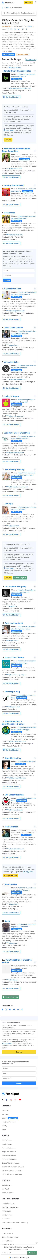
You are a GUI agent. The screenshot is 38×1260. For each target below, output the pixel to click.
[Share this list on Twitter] (11, 29)
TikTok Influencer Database (12, 1174)
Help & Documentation (10, 1237)
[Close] (37, 1244)
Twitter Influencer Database (12, 1171)
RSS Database (7, 1140)
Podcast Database (8, 1148)
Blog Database (7, 1144)
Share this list (7, 1006)
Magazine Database (9, 1152)
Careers (9, 1118)
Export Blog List (20, 578)
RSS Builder (6, 1219)
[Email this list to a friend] (22, 29)
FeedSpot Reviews (8, 1122)
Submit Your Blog (8, 54)
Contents (30, 26)
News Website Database (10, 1163)
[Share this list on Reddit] (19, 29)
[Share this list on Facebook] (8, 29)
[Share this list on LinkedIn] (15, 29)
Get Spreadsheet (10, 876)
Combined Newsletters (10, 1207)
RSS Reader (6, 1189)
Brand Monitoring (8, 1204)
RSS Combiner (7, 1215)
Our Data (5, 1114)
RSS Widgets (6, 1211)
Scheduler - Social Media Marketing (15, 1222)
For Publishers (7, 1185)
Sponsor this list (22, 54)
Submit (7, 280)
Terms (4, 1129)
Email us (8, 140)
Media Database (8, 1193)
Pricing (28, 2)
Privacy (4, 1126)
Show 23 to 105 (12, 997)
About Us (5, 1110)
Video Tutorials (7, 1233)
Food (7, 7)
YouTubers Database (9, 1159)
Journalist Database (9, 1155)
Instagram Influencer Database (13, 1167)
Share (4, 29)
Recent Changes (8, 1241)
